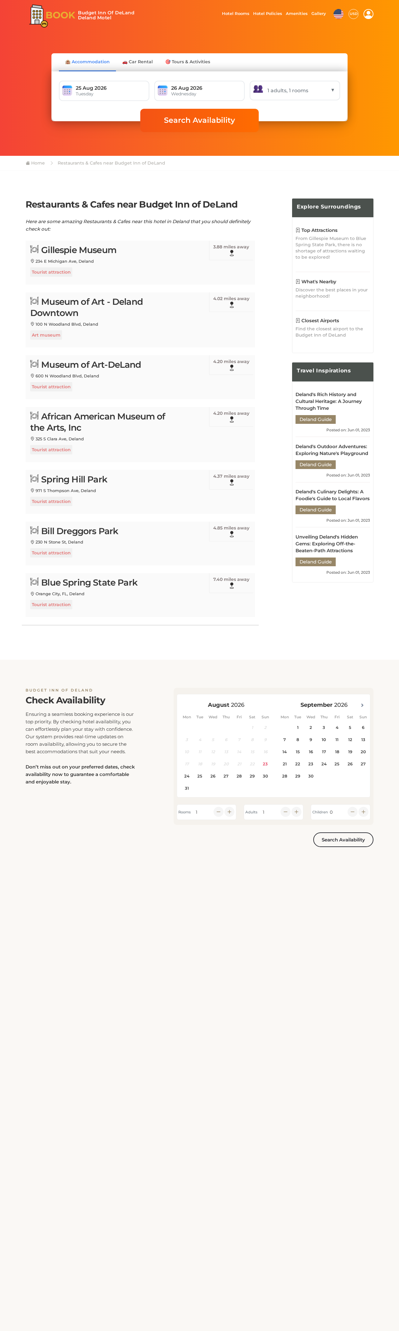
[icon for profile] (368, 14)
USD (354, 14)
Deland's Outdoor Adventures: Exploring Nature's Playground (332, 449)
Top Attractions (319, 230)
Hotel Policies (267, 13)
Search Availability (199, 120)
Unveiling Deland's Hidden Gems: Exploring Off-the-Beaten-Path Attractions (327, 543)
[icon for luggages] (339, 13)
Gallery (318, 13)
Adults (251, 812)
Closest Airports (319, 320)
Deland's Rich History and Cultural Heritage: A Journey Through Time (329, 401)
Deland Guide (316, 419)
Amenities (296, 13)
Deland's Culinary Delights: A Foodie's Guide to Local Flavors (333, 495)
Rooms (184, 812)
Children (320, 812)
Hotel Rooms (234, 13)
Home (37, 163)
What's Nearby (318, 282)
